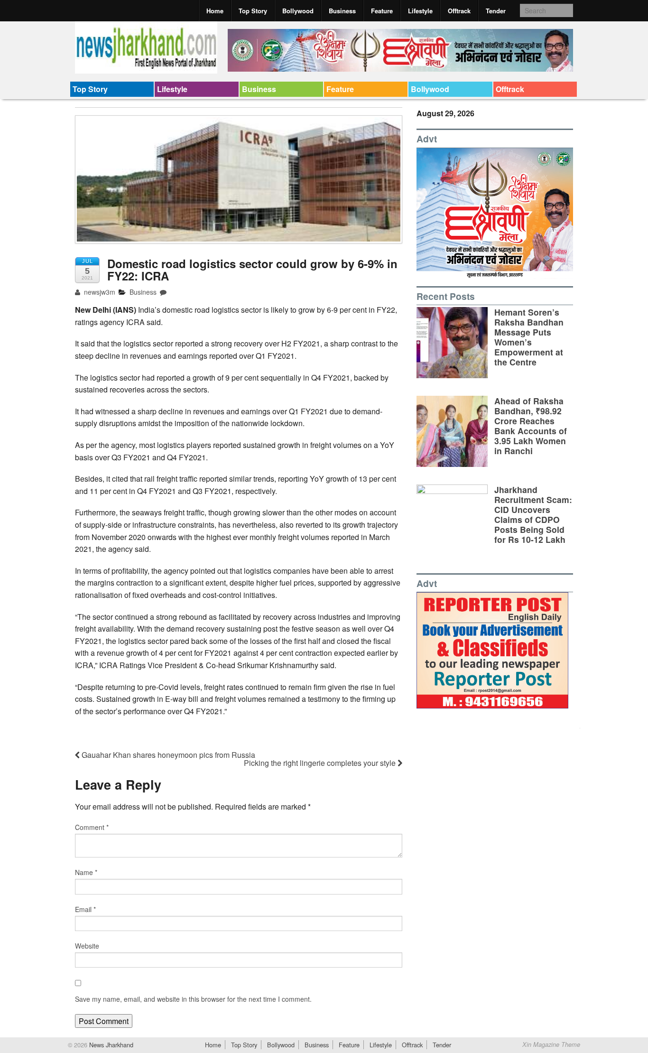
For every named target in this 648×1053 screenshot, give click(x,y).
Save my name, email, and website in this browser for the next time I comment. (193, 999)
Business (342, 10)
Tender (496, 10)
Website (87, 945)
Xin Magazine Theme (551, 1044)
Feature (382, 10)
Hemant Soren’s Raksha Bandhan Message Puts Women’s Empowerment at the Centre (529, 337)
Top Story (253, 10)
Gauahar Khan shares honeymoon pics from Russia (167, 754)
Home (214, 10)
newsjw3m (98, 292)
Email (85, 909)
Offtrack (459, 10)
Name (86, 872)
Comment (92, 827)
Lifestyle (420, 10)
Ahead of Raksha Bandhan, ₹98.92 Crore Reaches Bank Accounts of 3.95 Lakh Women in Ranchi (530, 426)
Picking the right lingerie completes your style (321, 762)
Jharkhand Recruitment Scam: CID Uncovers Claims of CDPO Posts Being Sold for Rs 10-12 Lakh (533, 515)
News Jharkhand (110, 1044)
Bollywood (298, 10)
